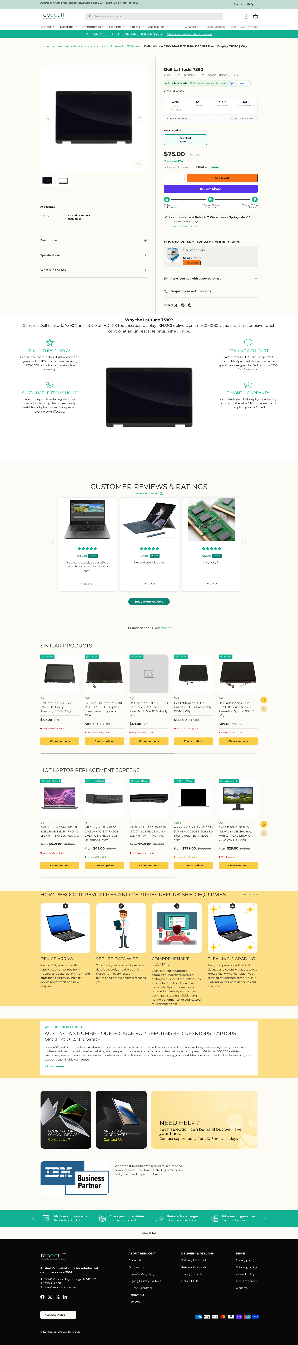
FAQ (250, 4)
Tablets (135, 26)
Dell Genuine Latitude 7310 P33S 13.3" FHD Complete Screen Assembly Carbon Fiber (103, 709)
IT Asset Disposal (213, 26)
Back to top (149, 1233)
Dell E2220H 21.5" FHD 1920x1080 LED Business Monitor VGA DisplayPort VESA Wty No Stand (236, 833)
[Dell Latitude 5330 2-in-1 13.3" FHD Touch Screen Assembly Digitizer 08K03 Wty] (238, 674)
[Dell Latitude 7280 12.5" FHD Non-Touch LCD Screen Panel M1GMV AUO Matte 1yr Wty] (149, 674)
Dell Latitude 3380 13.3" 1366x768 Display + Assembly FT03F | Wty (56, 707)
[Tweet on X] (175, 305)
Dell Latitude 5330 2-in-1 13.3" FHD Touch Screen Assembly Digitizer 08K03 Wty (236, 709)
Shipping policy (246, 1267)
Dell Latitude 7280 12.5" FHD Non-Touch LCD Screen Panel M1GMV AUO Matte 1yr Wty (149, 709)
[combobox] (154, 16)
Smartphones (91, 26)
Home (44, 46)
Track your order (192, 1274)
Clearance (191, 26)
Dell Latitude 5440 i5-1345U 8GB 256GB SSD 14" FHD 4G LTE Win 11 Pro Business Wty (59, 831)
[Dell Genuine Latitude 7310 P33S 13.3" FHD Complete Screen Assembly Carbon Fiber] (104, 674)
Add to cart (222, 178)
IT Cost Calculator (140, 1288)
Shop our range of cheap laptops (189, 34)
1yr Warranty (194, 250)
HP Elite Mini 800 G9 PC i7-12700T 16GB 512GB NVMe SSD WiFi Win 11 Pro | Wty (148, 831)
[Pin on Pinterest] (189, 305)
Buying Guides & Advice (144, 1281)
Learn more (250, 894)
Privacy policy (245, 1260)
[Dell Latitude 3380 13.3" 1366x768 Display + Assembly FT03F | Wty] (59, 674)
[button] (53, 541)
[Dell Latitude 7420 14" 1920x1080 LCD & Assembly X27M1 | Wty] (193, 674)
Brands (238, 4)
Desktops (66, 26)
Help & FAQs (189, 1281)
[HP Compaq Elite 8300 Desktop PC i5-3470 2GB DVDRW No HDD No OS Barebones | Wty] (104, 798)
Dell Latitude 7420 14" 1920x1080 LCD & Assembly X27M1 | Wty (192, 707)
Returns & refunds (193, 1267)
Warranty (242, 1288)
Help (233, 26)
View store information (183, 226)
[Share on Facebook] (182, 305)
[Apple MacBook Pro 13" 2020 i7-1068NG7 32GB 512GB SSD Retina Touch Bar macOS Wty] (193, 798)
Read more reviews (149, 601)
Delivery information (195, 1260)
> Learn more (54, 1066)
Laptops (46, 26)
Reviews (134, 1301)
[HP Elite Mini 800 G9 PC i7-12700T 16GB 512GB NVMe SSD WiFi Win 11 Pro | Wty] (149, 798)
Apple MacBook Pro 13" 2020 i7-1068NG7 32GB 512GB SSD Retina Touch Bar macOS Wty (193, 833)
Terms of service (247, 1281)
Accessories (156, 26)
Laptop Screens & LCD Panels (120, 46)
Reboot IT (53, 1332)
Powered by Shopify (69, 1332)
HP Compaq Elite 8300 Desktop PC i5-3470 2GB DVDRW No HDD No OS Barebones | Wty (101, 833)
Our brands (136, 1267)
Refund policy (245, 1274)
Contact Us (136, 1294)
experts (166, 628)
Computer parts (84, 46)
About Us (134, 1260)
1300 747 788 (249, 26)
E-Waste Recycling (141, 1274)
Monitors (115, 26)
